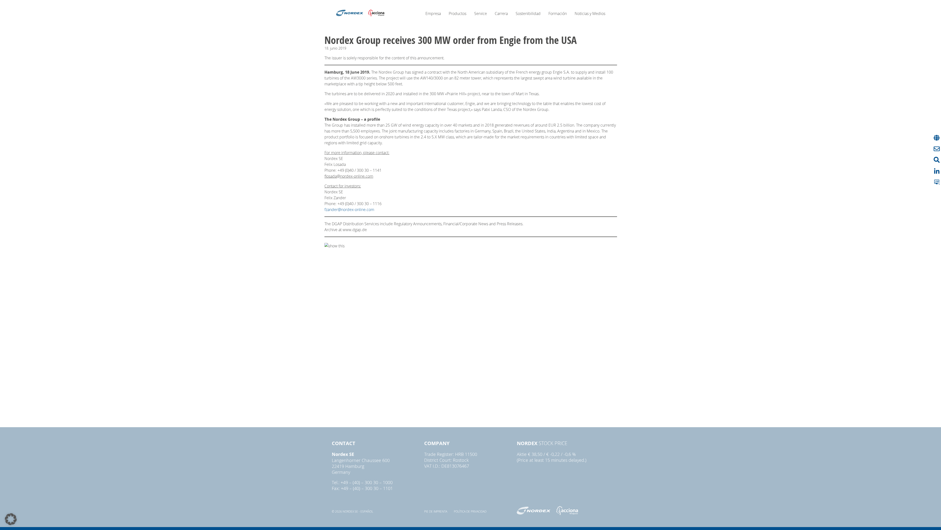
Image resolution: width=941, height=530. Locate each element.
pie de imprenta (435, 511)
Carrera (501, 13)
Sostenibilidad (528, 13)
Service (480, 13)
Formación (557, 13)
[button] (11, 519)
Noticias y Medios (590, 13)
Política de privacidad (470, 511)
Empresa (433, 13)
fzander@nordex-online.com (349, 209)
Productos (457, 13)
